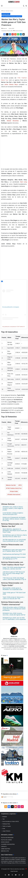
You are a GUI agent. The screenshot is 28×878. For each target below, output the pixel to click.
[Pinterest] (13, 34)
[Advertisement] (14, 153)
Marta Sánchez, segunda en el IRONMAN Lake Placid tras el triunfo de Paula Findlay (14, 530)
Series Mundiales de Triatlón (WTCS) (10, 821)
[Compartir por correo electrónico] (23, 34)
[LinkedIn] (10, 34)
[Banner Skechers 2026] (12, 726)
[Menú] (2, 6)
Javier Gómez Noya (11, 84)
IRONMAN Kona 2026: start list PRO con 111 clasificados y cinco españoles (14, 618)
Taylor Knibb (14, 491)
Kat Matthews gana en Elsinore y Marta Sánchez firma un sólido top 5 (15, 535)
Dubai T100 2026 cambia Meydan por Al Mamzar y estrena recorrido (14, 568)
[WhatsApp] (18, 34)
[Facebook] (4, 34)
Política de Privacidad (7, 837)
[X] (7, 34)
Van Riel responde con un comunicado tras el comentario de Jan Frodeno (14, 540)
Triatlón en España (6, 826)
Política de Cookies (6, 839)
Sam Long (23, 182)
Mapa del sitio (5, 851)
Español (4, 797)
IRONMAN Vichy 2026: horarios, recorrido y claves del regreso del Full (14, 614)
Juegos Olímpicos (6, 831)
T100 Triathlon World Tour (14, 488)
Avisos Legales (5, 842)
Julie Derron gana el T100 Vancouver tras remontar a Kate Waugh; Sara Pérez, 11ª (14, 573)
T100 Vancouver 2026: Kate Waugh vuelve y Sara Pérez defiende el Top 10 (14, 578)
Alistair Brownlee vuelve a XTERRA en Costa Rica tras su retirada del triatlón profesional (14, 608)
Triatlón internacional (14, 494)
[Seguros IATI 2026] (12, 680)
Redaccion (5, 28)
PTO (10, 61)
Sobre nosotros (5, 848)
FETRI (3, 828)
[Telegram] (21, 34)
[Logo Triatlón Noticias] (14, 2)
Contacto (4, 846)
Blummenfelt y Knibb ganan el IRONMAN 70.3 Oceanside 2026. (12, 588)
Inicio (3, 10)
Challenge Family (6, 823)
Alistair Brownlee (13, 120)
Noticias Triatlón (9, 10)
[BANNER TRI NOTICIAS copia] (12, 788)
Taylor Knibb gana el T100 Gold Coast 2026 (14, 593)
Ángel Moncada (14, 871)
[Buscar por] (26, 6)
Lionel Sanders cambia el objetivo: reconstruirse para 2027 (13, 513)
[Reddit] (15, 34)
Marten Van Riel (11, 485)
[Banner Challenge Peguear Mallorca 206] (12, 703)
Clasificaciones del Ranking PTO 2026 (14, 554)
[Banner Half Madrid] (12, 745)
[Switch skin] (23, 6)
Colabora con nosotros (8, 844)
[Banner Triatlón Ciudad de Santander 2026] (12, 765)
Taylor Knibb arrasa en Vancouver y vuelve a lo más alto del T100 (13, 597)
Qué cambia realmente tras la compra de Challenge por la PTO (14, 558)
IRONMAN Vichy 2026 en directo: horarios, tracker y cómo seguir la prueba (13, 508)
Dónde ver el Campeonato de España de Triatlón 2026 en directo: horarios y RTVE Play (14, 519)
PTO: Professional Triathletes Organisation (11, 16)
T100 (3, 819)
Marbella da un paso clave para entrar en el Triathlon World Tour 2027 (14, 550)
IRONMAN (4, 816)
